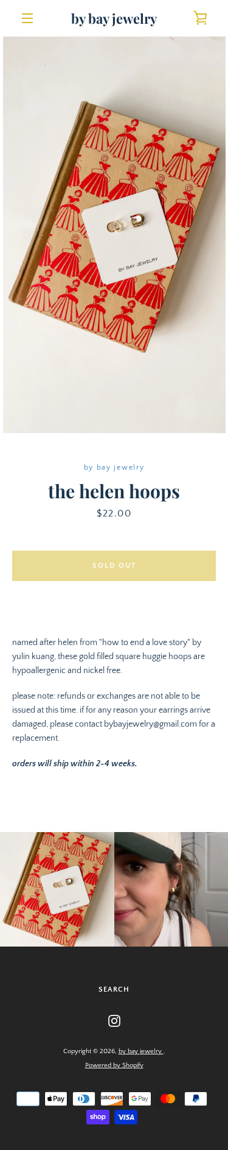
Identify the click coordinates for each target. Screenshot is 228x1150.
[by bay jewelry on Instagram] (114, 1020)
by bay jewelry (114, 18)
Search (114, 989)
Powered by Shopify (114, 1065)
